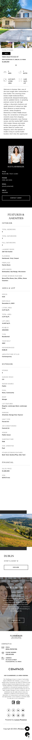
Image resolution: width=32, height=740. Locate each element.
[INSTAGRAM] (13, 710)
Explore (16, 567)
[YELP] (8, 715)
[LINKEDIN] (18, 710)
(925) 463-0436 (7, 180)
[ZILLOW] (18, 715)
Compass (22, 680)
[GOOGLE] (13, 715)
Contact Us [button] (16, 620)
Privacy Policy (23, 729)
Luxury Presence (20, 720)
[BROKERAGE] (23, 715)
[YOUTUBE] (23, 710)
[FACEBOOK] (8, 710)
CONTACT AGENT (16, 198)
